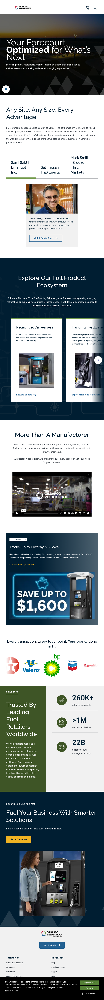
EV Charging (10, 967)
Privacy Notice (11, 991)
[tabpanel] (52, 215)
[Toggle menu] (9, 8)
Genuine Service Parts (14, 976)
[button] (88, 993)
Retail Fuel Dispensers (14, 963)
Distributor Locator (58, 967)
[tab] (21, 169)
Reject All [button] (89, 988)
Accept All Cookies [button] (89, 983)
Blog (53, 963)
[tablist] (52, 167)
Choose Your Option (19, 564)
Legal (53, 976)
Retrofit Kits (10, 972)
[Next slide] (98, 360)
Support (54, 972)
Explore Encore (24, 394)
